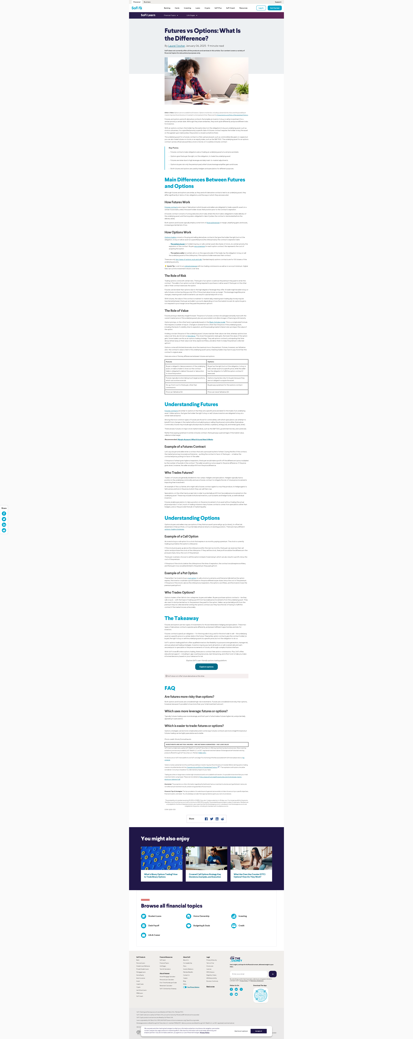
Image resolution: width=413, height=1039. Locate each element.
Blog (184, 981)
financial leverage (213, 223)
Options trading (170, 237)
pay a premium (199, 246)
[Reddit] (222, 818)
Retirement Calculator (166, 985)
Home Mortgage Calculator (167, 976)
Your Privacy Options (193, 987)
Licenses (208, 969)
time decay (191, 336)
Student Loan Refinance (143, 966)
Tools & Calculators (165, 969)
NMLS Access (210, 972)
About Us (186, 960)
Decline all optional (241, 1031)
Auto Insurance (140, 978)
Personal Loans (140, 963)
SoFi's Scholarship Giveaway (168, 988)
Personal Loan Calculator (167, 979)
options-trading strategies (174, 529)
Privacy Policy (244, 980)
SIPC (204, 753)
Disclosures (209, 966)
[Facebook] (206, 818)
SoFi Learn (163, 960)
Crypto (138, 987)
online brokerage (190, 266)
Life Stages (163, 966)
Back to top (210, 986)
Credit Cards (140, 984)
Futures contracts (171, 207)
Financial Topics (164, 963)
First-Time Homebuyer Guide (168, 982)
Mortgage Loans (141, 972)
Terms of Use (210, 963)
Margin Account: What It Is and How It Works (195, 439)
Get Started (274, 8)
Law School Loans (141, 990)
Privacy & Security (211, 960)
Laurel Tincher (176, 45)
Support (278, 2)
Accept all (258, 1031)
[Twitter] (211, 818)
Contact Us (186, 975)
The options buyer (178, 244)
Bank (137, 960)
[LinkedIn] (217, 818)
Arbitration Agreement (257, 980)
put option (192, 578)
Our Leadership (187, 963)
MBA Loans (139, 993)
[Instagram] (231, 994)
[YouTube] (236, 994)
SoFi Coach (139, 996)
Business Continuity (212, 981)
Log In (261, 8)
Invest (138, 981)
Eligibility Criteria (211, 975)
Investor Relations (188, 969)
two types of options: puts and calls (189, 259)
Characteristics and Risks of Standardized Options (232, 115)
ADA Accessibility (211, 978)
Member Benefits (188, 972)
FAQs (184, 984)
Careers (185, 978)
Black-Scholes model (217, 322)
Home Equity (140, 975)
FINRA (200, 753)
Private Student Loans (142, 969)
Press (184, 966)
